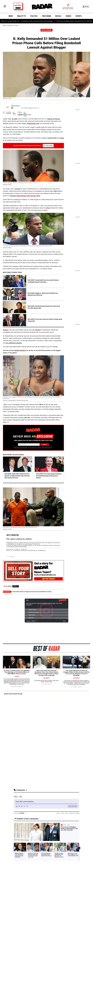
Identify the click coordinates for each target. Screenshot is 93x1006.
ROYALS (58, 16)
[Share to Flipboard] (19, 112)
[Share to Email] (25, 112)
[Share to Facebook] (8, 112)
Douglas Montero (15, 105)
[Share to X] (14, 112)
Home (4, 25)
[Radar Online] (42, 6)
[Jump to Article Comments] (4, 112)
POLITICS (33, 16)
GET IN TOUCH (48, 579)
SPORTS (79, 16)
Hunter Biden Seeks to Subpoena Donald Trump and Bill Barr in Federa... (32, 591)
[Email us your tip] (18, 9)
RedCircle (12, 556)
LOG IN (86, 6)
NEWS (11, 16)
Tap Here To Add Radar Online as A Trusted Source (27, 145)
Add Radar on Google (25, 114)
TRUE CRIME (46, 16)
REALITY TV (21, 16)
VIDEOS (68, 16)
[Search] (5, 7)
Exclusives (10, 25)
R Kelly (17, 25)
